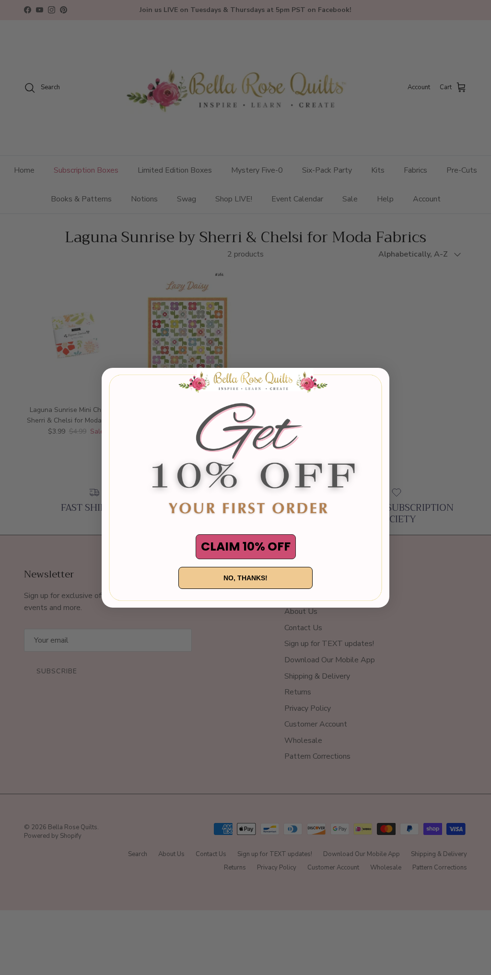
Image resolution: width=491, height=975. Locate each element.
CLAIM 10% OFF (246, 546)
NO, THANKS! (245, 578)
